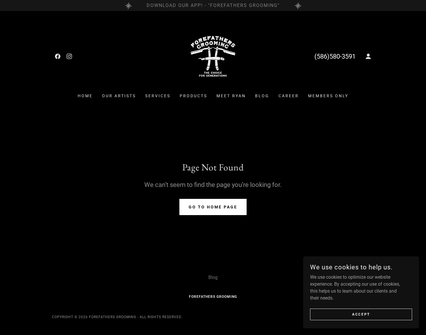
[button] (368, 56)
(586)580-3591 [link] (335, 56)
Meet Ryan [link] (231, 95)
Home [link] (85, 95)
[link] (57, 56)
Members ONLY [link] (328, 95)
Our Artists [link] (119, 95)
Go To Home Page (213, 207)
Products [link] (193, 95)
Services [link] (157, 95)
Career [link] (288, 95)
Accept (361, 314)
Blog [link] (262, 95)
